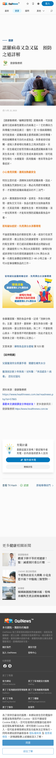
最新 (7, 10)
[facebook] (4, 666)
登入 (47, 3)
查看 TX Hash (9, 485)
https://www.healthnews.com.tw (31, 409)
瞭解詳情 (28, 466)
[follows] (28, 4)
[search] (51, 11)
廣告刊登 (32, 647)
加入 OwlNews (9, 652)
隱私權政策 (35, 733)
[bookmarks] (33, 4)
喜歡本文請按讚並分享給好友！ (19, 404)
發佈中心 (32, 652)
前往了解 (28, 751)
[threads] (10, 666)
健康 (17, 10)
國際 (27, 10)
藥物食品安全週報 (23, 346)
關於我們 (6, 647)
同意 (28, 742)
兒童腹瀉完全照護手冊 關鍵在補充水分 (23, 363)
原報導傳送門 (43, 485)
